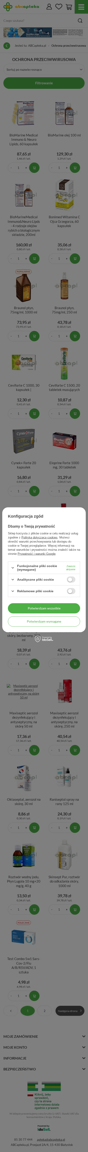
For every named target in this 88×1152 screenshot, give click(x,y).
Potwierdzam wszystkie (44, 608)
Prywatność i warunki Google (37, 553)
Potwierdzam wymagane (44, 621)
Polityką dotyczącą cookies (39, 537)
